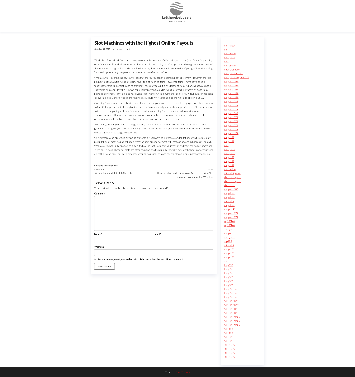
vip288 (228, 241)
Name (98, 234)
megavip (229, 233)
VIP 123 (228, 329)
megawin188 (231, 189)
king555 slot (231, 289)
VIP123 (228, 337)
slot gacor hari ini (233, 73)
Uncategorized (111, 165)
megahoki (229, 193)
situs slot (229, 201)
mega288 (229, 157)
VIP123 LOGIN (232, 317)
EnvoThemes (183, 372)
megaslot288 (231, 81)
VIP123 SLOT (231, 301)
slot (226, 49)
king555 (228, 265)
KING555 (229, 345)
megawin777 (231, 117)
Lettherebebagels (176, 17)
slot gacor (229, 45)
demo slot (229, 185)
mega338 (229, 137)
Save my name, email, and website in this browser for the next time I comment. (140, 259)
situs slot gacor (232, 69)
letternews (119, 49)
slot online (230, 53)
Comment (100, 193)
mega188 (229, 249)
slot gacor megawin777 (236, 77)
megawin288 (231, 101)
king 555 (228, 277)
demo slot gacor (232, 177)
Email (157, 234)
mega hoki (229, 209)
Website (99, 246)
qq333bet (229, 221)
